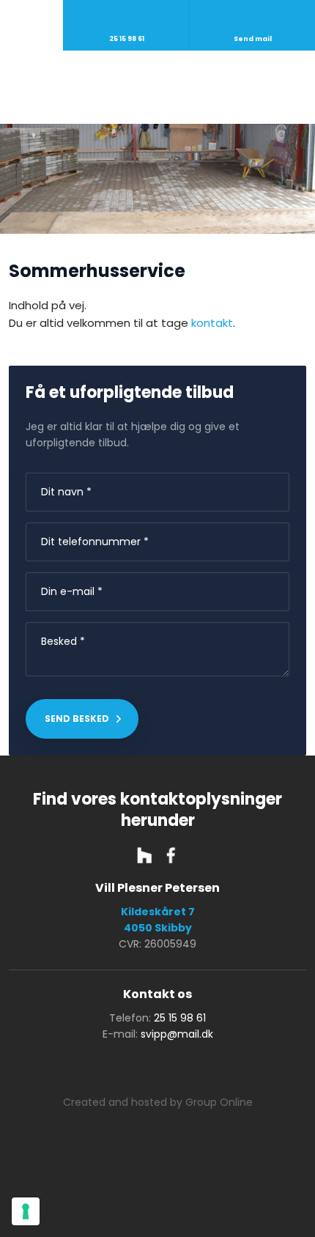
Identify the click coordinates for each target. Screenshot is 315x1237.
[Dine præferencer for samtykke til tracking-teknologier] (26, 1211)
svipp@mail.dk (177, 1034)
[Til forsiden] (158, 87)
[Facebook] (170, 855)
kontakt (212, 323)
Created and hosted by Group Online (158, 1102)
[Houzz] (144, 855)
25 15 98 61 (180, 1018)
